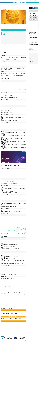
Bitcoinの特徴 (3, 33)
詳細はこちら (25, 2)
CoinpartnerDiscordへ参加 (13, 320)
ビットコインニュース (32, 53)
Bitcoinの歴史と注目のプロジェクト (5, 34)
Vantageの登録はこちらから (13, 316)
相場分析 (30, 58)
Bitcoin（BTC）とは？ (4, 32)
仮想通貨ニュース (31, 55)
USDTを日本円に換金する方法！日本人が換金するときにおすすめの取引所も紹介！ (9, 325)
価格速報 (30, 56)
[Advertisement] (13, 330)
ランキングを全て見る (33, 19)
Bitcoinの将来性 (3, 36)
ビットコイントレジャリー (32, 61)
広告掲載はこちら (36, 1)
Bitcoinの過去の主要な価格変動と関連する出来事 (7, 35)
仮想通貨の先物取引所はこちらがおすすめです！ (7, 40)
